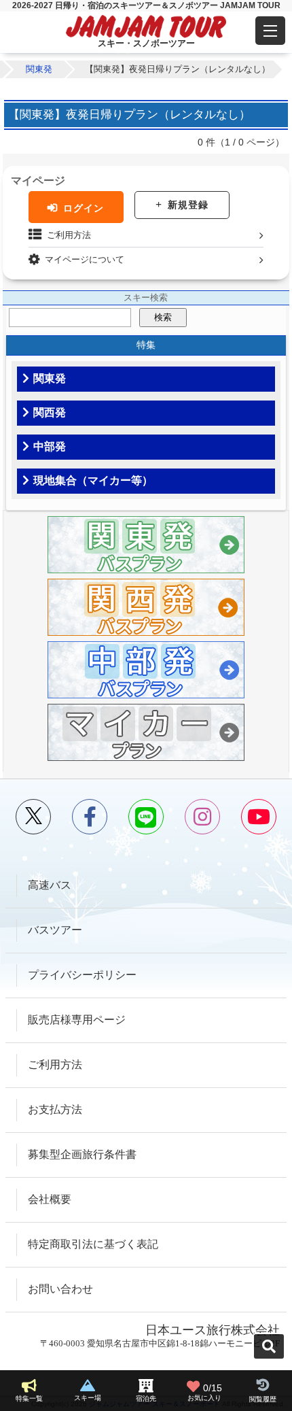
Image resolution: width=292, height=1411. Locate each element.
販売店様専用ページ (77, 1019)
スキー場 (87, 1397)
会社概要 (49, 1199)
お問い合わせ (60, 1289)
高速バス (49, 885)
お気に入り (204, 1392)
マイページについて (84, 259)
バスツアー (55, 930)
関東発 (39, 69)
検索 (163, 317)
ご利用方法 (69, 235)
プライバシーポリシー (82, 975)
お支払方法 (55, 1109)
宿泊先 (146, 1398)
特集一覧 (29, 1398)
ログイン (83, 208)
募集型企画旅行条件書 (82, 1154)
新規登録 (188, 204)
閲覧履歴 (262, 1399)
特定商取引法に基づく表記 (93, 1244)
